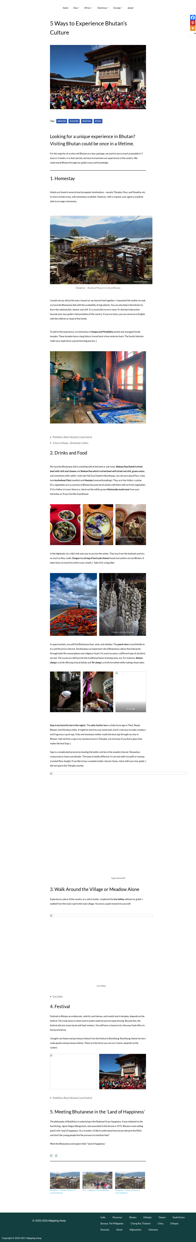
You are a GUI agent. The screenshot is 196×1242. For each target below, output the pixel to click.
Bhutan (132, 1217)
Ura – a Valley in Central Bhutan (96, 1190)
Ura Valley (58, 996)
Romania (105, 1229)
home (65, 7)
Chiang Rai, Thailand (141, 1223)
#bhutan (62, 121)
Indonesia (153, 1229)
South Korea (179, 1217)
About (119, 1229)
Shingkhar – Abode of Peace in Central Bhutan (98, 287)
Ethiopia (147, 1217)
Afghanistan (135, 1229)
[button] (78, 7)
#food (98, 121)
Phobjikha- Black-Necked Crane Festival (72, 436)
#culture (74, 121)
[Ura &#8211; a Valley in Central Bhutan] (97, 1180)
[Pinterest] (192, 23)
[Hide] (195, 33)
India (103, 1217)
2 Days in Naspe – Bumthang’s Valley (70, 442)
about (130, 7)
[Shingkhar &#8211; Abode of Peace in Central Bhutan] (65, 1180)
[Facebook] (192, 17)
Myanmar (117, 1217)
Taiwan (162, 1217)
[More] (192, 28)
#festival (86, 121)
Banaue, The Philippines (112, 1223)
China (160, 1223)
